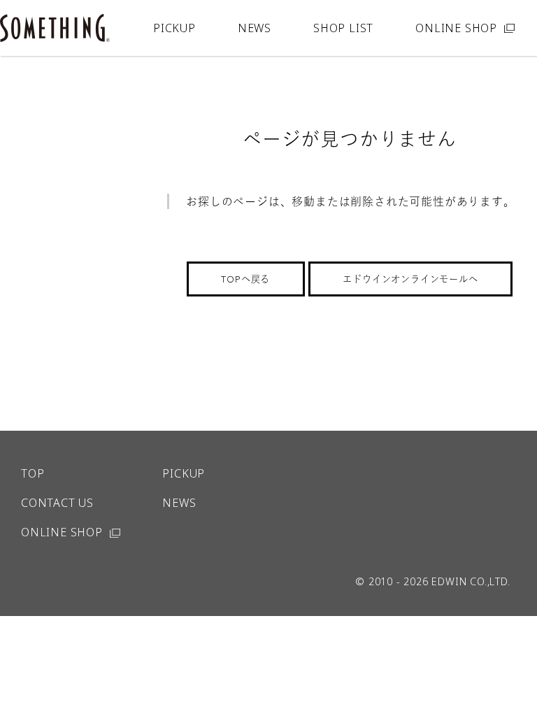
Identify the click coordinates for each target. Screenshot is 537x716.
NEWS (254, 28)
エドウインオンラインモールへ (410, 279)
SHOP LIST (343, 28)
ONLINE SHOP (456, 28)
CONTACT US (57, 502)
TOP (32, 473)
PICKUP (174, 28)
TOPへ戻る (245, 279)
